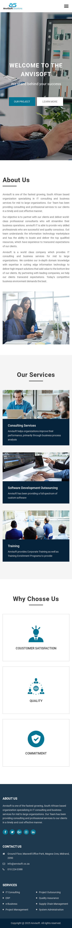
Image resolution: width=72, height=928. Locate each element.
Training (13, 546)
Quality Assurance (49, 898)
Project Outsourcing (50, 892)
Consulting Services (22, 425)
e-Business (11, 903)
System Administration (51, 909)
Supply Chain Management (53, 903)
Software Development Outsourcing (33, 488)
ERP (8, 898)
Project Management (17, 909)
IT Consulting (13, 892)
